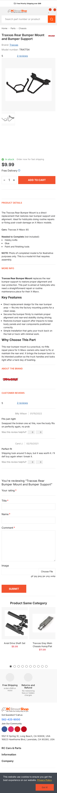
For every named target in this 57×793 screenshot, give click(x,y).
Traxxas (14, 44)
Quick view (19, 618)
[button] (27, 3)
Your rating (8, 490)
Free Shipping (10, 685)
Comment (7, 527)
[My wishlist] (49, 11)
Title (4, 500)
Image (5, 565)
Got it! (45, 787)
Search (51, 19)
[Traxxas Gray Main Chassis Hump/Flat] (42, 623)
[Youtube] (17, 729)
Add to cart (37, 180)
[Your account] (45, 11)
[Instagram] (11, 729)
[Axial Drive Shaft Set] (15, 623)
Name (5, 514)
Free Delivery (9, 170)
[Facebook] (4, 729)
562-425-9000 (11, 719)
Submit (14, 588)
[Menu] (3, 11)
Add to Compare (19, 612)
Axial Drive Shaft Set (14, 643)
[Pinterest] (24, 729)
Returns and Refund (28, 686)
